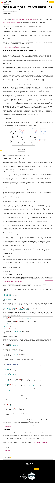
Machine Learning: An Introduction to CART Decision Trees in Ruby (24, 19)
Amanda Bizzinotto (7, 9)
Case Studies (31, 1)
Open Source (26, 1)
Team (36, 1)
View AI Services (8, 457)
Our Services (20, 1)
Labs (29, 463)
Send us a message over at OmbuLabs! (41, 442)
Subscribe (36, 468)
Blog (41, 1)
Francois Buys (16, 9)
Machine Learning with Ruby (22, 16)
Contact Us (51, 1)
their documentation (7, 426)
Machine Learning (6, 4)
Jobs (38, 1)
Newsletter (44, 1)
